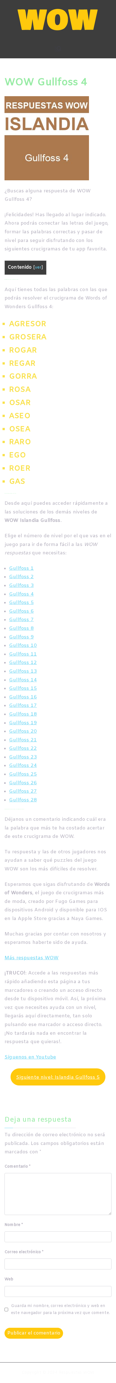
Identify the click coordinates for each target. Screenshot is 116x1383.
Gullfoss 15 (23, 688)
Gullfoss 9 (21, 637)
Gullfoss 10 (23, 645)
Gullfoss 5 (21, 603)
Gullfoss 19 (23, 723)
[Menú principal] (58, 49)
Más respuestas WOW (32, 958)
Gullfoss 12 (23, 663)
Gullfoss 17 (23, 705)
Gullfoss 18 (23, 714)
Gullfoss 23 (23, 757)
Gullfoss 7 (21, 620)
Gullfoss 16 (23, 697)
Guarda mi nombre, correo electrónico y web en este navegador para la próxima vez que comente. (60, 1309)
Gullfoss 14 (23, 680)
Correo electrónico (24, 1252)
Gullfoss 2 (21, 577)
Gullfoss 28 (23, 800)
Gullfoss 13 (23, 671)
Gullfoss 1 (21, 568)
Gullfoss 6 (21, 611)
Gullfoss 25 (23, 774)
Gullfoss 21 (23, 740)
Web (9, 1279)
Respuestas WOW (76, 1372)
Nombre (14, 1225)
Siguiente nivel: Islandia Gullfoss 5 (58, 1077)
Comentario (17, 1166)
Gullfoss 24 (23, 765)
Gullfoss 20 (23, 731)
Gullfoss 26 (23, 783)
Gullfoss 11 (23, 654)
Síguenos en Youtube (30, 1057)
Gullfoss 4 (21, 594)
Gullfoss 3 (21, 585)
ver (38, 267)
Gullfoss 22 (23, 748)
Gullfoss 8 (21, 628)
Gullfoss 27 (23, 791)
